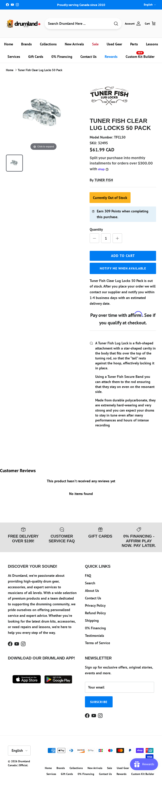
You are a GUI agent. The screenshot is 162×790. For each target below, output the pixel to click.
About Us (92, 590)
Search (90, 583)
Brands (26, 44)
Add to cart (123, 255)
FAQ (88, 575)
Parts (134, 44)
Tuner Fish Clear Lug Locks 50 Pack (40, 70)
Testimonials (94, 635)
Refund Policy (95, 613)
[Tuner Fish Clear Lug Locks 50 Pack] (14, 163)
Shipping (92, 620)
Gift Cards (35, 56)
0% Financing (61, 56)
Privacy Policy (95, 605)
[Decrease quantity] (94, 238)
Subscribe (98, 702)
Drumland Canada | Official (19, 763)
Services (14, 56)
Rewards (111, 56)
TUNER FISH (103, 180)
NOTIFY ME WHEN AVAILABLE (123, 268)
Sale (95, 44)
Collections (48, 44)
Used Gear (114, 44)
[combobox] (78, 23)
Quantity (96, 229)
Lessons (152, 44)
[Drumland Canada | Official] (23, 23)
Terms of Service (97, 643)
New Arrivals (74, 44)
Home (8, 44)
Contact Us (88, 56)
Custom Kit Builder (140, 55)
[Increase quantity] (117, 238)
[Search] (116, 24)
